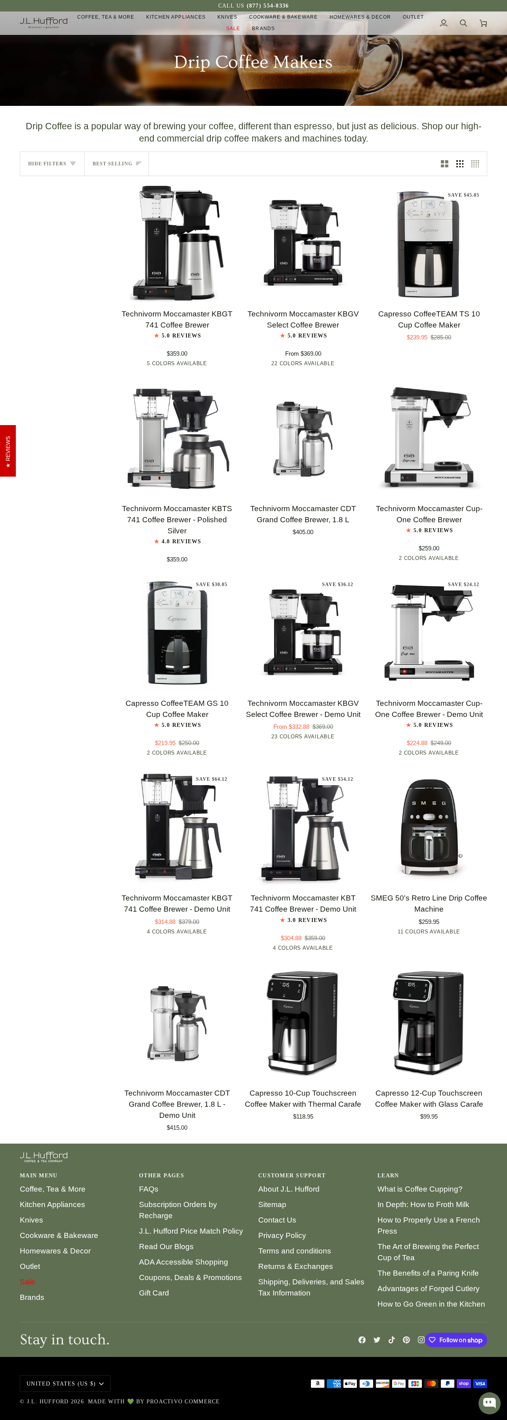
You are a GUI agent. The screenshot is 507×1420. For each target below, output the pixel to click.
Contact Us (277, 1220)
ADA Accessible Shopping (183, 1262)
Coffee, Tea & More (53, 1189)
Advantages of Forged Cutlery (428, 1288)
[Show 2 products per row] (444, 164)
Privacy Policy (282, 1235)
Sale (27, 1282)
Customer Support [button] (292, 1176)
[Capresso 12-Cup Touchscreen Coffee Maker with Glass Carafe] (429, 1023)
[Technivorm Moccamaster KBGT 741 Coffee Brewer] (177, 244)
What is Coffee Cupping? (420, 1189)
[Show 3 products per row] (460, 164)
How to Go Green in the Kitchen (431, 1304)
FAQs (148, 1189)
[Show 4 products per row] (477, 164)
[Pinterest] (406, 1339)
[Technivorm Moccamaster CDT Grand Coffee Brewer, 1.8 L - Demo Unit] (177, 1023)
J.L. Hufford (48, 1402)
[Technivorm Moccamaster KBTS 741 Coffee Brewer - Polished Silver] (177, 438)
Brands (32, 1297)
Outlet (30, 1266)
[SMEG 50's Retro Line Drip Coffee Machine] (429, 828)
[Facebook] (362, 1339)
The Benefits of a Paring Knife (428, 1273)
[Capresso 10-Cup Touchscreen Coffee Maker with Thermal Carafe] (303, 1023)
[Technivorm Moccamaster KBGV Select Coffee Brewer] (303, 244)
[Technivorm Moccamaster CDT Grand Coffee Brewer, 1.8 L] (303, 438)
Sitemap (272, 1204)
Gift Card (154, 1293)
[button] (106, 17)
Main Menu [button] (38, 1176)
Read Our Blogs (166, 1246)
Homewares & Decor (55, 1251)
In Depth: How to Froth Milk (423, 1204)
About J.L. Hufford (289, 1189)
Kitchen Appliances (52, 1204)
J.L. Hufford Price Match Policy (191, 1231)
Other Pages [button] (161, 1176)
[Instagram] (421, 1339)
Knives (31, 1220)
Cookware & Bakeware (59, 1235)
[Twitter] (377, 1339)
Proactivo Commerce (183, 1402)
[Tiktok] (392, 1339)
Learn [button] (388, 1176)
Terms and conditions (294, 1251)
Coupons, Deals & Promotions (190, 1277)
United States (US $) (61, 1384)
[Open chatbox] (489, 1403)
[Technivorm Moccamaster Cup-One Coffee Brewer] (429, 438)
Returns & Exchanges (295, 1266)
